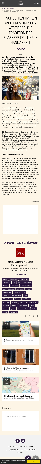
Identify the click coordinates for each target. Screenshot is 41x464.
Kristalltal (17, 299)
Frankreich (14, 305)
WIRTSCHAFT (10, 8)
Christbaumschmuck (23, 309)
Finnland (5, 309)
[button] (2, 3)
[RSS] (37, 316)
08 (6, 381)
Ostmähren (6, 302)
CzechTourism (6, 282)
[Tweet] (29, 316)
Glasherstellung (24, 279)
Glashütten (20, 289)
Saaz (19, 282)
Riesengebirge (13, 312)
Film (23, 292)
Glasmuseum (14, 286)
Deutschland (23, 305)
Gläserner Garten (7, 299)
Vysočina (14, 302)
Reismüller (6, 305)
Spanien (13, 309)
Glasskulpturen (7, 292)
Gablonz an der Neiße (8, 289)
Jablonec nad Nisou (26, 286)
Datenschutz (20, 452)
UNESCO (5, 279)
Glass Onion (13, 279)
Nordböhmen (26, 299)
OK (33, 461)
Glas (14, 282)
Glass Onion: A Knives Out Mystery (12, 296)
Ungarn (32, 305)
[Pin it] (33, 316)
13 (6, 325)
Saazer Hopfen (27, 282)
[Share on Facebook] (26, 316)
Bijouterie (5, 286)
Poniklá (5, 312)
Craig (25, 296)
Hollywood (17, 292)
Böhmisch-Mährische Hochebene (28, 302)
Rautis (34, 309)
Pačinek (28, 289)
